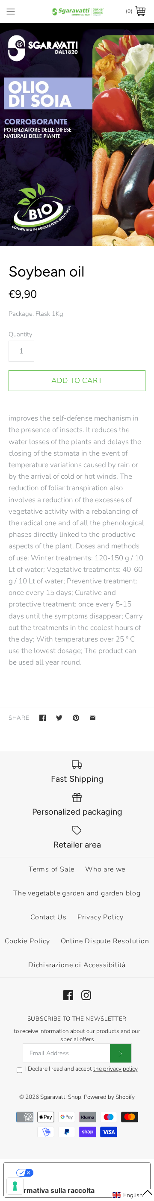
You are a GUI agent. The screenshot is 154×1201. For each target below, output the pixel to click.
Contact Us (48, 917)
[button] (133, 1195)
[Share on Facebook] (42, 718)
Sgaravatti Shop (60, 1097)
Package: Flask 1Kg (36, 313)
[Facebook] (68, 995)
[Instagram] (86, 995)
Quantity (21, 334)
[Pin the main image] (76, 718)
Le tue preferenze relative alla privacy (86, 1172)
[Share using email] (92, 718)
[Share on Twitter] (59, 718)
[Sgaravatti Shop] (77, 11)
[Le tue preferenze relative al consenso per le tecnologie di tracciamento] (15, 1186)
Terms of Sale (51, 869)
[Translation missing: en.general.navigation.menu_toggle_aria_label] (10, 11)
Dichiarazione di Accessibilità (77, 965)
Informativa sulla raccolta (53, 1190)
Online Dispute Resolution (105, 941)
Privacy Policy (100, 917)
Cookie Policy (27, 941)
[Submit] (120, 1053)
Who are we (105, 869)
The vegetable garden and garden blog (77, 893)
